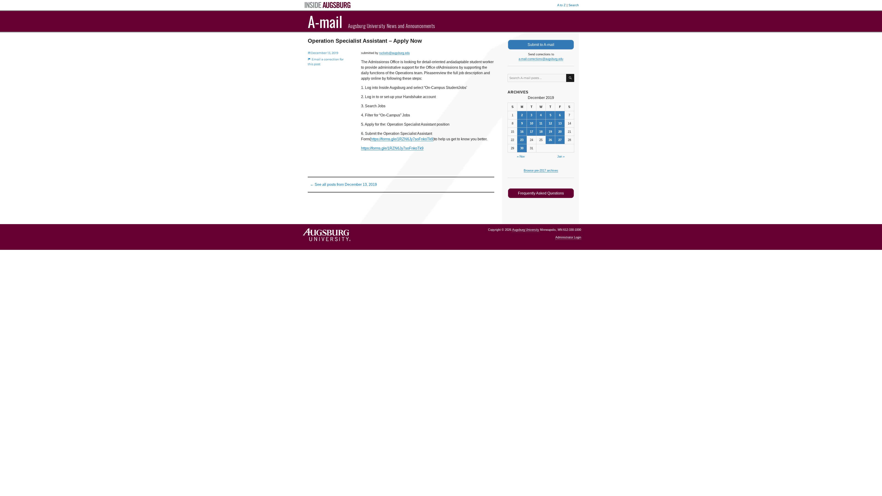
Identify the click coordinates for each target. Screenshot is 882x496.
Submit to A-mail (541, 45)
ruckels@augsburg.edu (394, 53)
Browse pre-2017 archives (541, 170)
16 (521, 131)
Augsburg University (525, 229)
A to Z (561, 5)
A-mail (325, 21)
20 (560, 131)
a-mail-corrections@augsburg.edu (541, 59)
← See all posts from (343, 184)
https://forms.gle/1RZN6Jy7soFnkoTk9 (402, 139)
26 (550, 140)
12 (550, 123)
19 (550, 131)
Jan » (561, 156)
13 (560, 123)
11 (540, 123)
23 (521, 140)
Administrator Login (568, 237)
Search (573, 5)
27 (560, 140)
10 (531, 123)
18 (541, 131)
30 (521, 148)
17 (531, 131)
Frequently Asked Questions (541, 193)
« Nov (521, 156)
